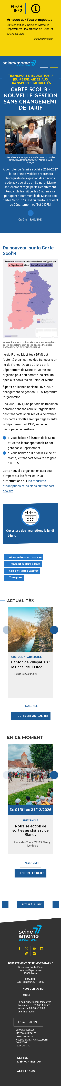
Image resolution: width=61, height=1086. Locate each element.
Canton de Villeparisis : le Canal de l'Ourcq (30, 664)
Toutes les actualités (32, 716)
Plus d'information (43, 39)
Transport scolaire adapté (24, 563)
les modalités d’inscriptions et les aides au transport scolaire (28, 486)
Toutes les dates (32, 873)
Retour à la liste (32, 904)
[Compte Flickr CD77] (34, 953)
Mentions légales (26, 1033)
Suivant (56, 904)
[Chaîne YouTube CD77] (34, 948)
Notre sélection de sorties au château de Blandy (30, 830)
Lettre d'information (29, 1060)
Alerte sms (26, 1071)
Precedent (5, 904)
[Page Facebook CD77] (19, 948)
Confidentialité (25, 1036)
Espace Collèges (25, 1030)
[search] (44, 63)
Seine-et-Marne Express (23, 570)
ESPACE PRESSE (28, 1022)
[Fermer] (56, 7)
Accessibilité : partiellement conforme (32, 1041)
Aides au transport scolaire (25, 557)
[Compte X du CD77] (26, 948)
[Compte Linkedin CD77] (41, 948)
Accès (26, 995)
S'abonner (32, 705)
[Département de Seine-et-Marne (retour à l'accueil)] (19, 63)
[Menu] (54, 63)
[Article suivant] (57, 28)
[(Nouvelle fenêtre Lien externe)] (31, 1005)
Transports (15, 577)
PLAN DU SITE (23, 1045)
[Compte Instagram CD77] (26, 953)
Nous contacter (33, 988)
